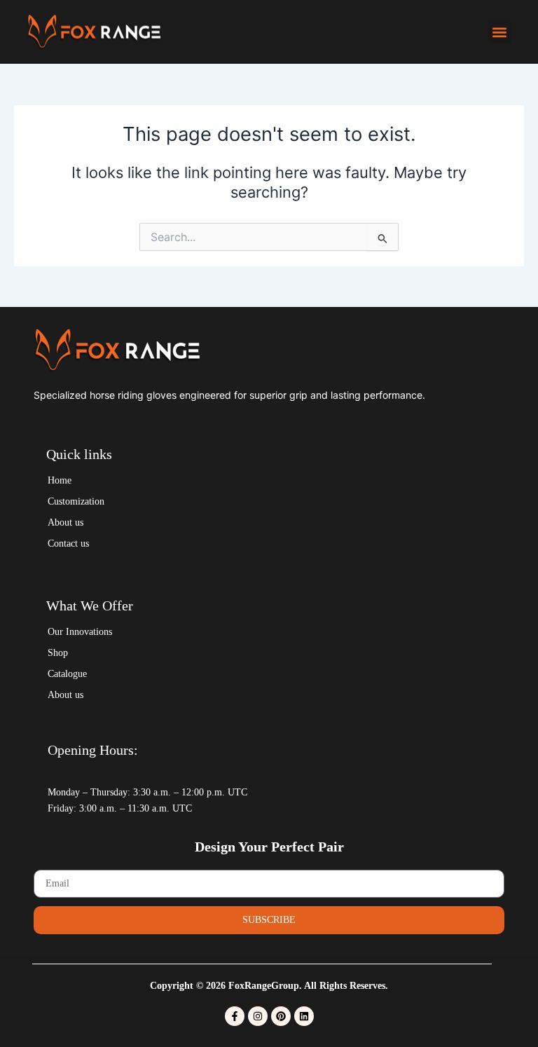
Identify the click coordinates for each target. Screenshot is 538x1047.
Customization (76, 501)
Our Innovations (80, 632)
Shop (58, 653)
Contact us (68, 543)
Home (59, 480)
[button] (499, 31)
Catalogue (67, 674)
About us (65, 522)
